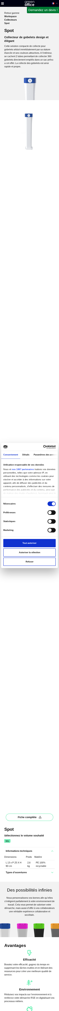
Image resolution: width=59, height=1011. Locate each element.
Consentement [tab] (10, 454)
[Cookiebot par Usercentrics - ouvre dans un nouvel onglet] (43, 447)
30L (7, 841)
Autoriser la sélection (29, 552)
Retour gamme (11, 13)
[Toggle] (2, 3)
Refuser (30, 561)
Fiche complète (27, 817)
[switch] (52, 512)
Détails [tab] (25, 454)
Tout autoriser (29, 543)
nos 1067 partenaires (23, 469)
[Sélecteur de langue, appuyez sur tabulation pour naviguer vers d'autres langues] (54, 3)
